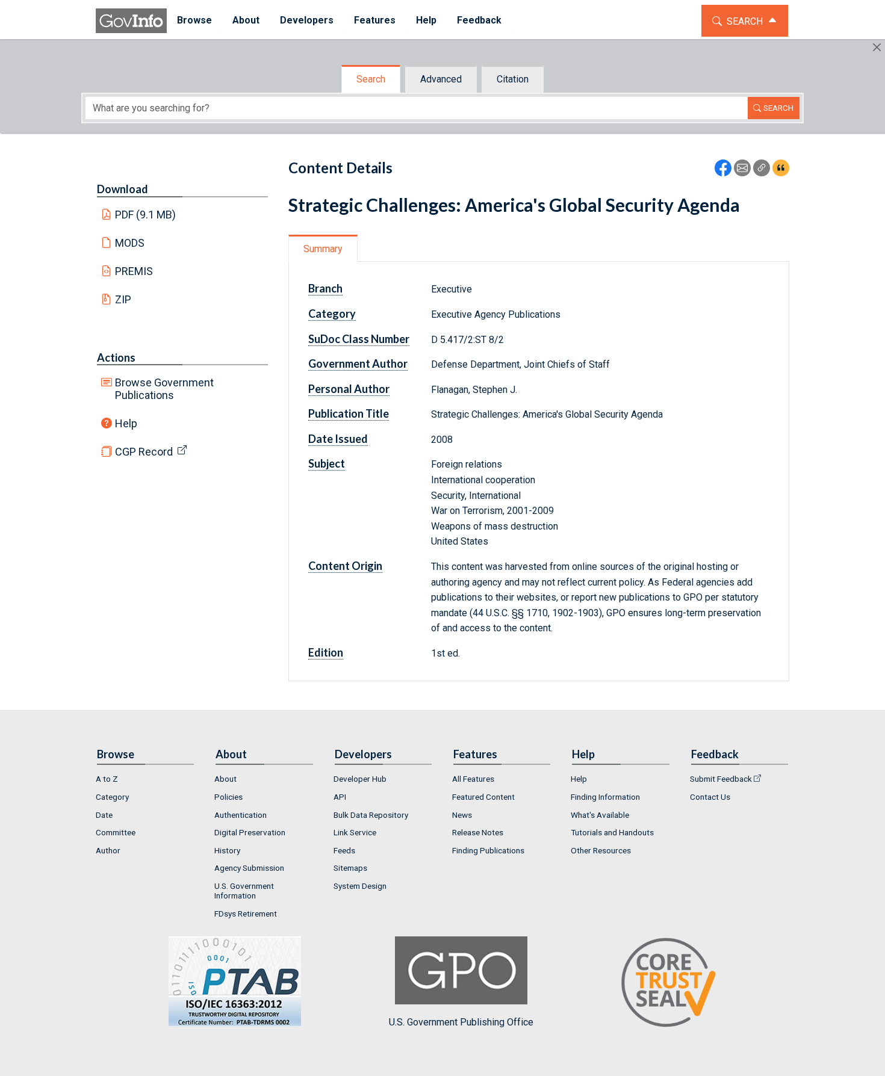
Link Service (355, 832)
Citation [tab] (513, 79)
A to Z (107, 779)
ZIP (123, 299)
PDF (145, 214)
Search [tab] (370, 79)
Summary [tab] (323, 249)
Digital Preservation (249, 832)
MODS (129, 243)
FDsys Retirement (245, 913)
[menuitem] (194, 21)
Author (108, 850)
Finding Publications (488, 850)
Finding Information (605, 797)
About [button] (245, 20)
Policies (228, 797)
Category (112, 797)
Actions (116, 357)
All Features (473, 779)
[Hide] (877, 47)
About (225, 779)
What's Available (600, 815)
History (227, 850)
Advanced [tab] (441, 79)
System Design (360, 886)
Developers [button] (307, 20)
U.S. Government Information (244, 890)
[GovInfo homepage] (131, 20)
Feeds (344, 850)
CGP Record (144, 451)
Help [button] (426, 20)
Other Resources (601, 850)
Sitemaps (350, 868)
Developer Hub (360, 779)
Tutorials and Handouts (612, 832)
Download (122, 189)
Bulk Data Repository (371, 815)
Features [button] (375, 20)
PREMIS (134, 271)
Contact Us (710, 797)
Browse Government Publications (164, 388)
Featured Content (483, 797)
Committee (115, 832)
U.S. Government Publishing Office (461, 1021)
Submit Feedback (721, 779)
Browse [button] (194, 20)
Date (104, 815)
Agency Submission (249, 868)
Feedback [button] (479, 20)
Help (126, 423)
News (462, 815)
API (340, 797)
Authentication (240, 815)
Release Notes (477, 832)
